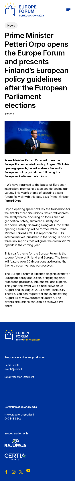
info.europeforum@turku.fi (19, 414)
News (11, 25)
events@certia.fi (13, 369)
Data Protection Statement (19, 376)
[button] (68, 9)
